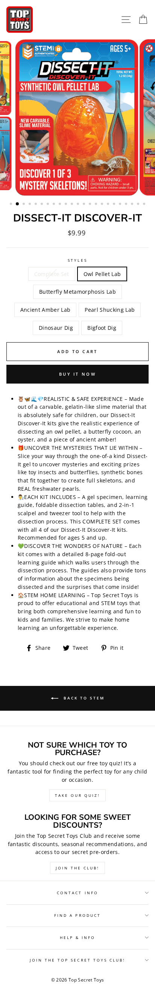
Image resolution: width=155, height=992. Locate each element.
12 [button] (79, 204)
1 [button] (12, 204)
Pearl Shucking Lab (110, 309)
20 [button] (127, 204)
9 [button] (60, 204)
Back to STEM (83, 697)
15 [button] (97, 204)
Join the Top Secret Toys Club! (78, 960)
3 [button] (24, 204)
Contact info (77, 892)
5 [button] (36, 204)
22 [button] (139, 204)
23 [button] (145, 204)
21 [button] (133, 204)
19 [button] (121, 204)
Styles (77, 260)
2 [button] (18, 204)
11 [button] (72, 204)
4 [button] (30, 204)
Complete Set (51, 274)
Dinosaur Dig (56, 327)
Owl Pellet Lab (102, 274)
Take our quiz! (77, 795)
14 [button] (91, 204)
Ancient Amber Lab (45, 309)
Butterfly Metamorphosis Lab (77, 291)
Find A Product (77, 915)
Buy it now (77, 374)
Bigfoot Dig (101, 327)
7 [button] (48, 204)
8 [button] (54, 204)
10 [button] (66, 204)
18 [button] (115, 204)
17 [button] (109, 204)
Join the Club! (77, 868)
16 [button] (103, 204)
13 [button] (85, 204)
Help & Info (78, 937)
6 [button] (42, 204)
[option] (77, 117)
